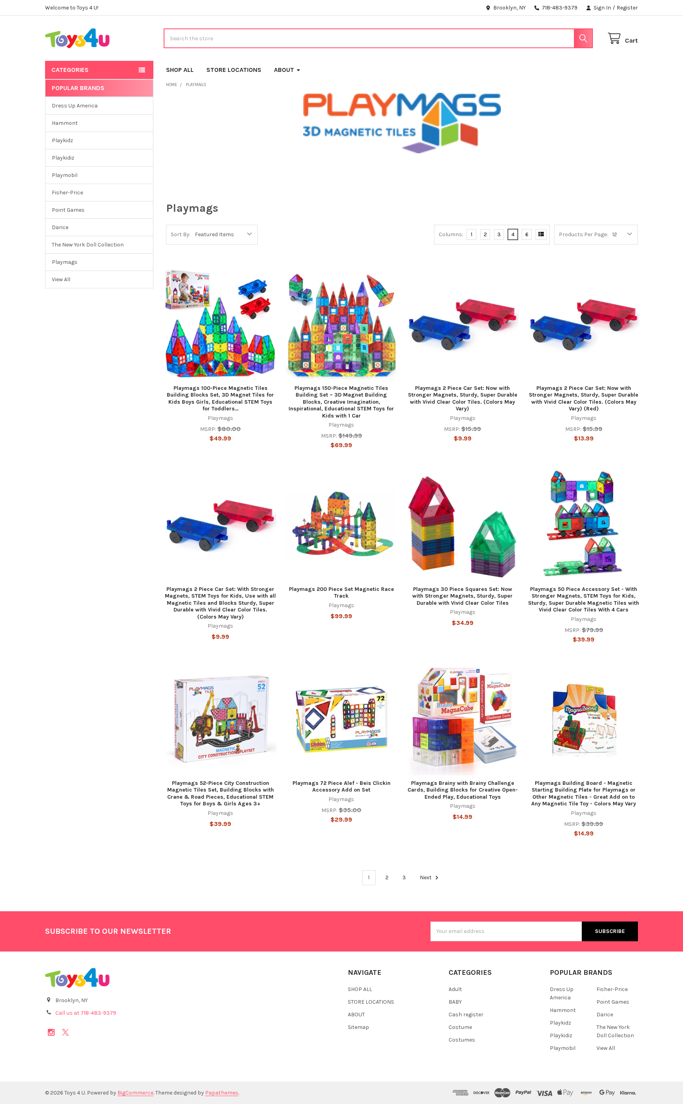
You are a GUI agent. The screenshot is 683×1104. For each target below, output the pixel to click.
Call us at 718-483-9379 (85, 1013)
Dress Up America (75, 105)
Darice (60, 227)
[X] (65, 1032)
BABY (455, 1002)
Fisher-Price (67, 192)
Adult (455, 989)
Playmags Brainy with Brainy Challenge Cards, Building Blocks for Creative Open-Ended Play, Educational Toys (463, 790)
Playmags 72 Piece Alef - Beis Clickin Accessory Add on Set (341, 787)
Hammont (65, 123)
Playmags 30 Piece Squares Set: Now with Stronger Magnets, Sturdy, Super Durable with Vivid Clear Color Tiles (462, 596)
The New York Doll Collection (88, 244)
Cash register (466, 1014)
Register (627, 7)
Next (426, 877)
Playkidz (62, 140)
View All (61, 279)
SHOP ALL (180, 69)
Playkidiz (63, 157)
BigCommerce (135, 1092)
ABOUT (284, 69)
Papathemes (221, 1092)
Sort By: (181, 234)
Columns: (451, 234)
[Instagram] (51, 1032)
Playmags (64, 262)
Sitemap (358, 1027)
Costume (460, 1027)
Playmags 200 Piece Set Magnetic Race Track (341, 593)
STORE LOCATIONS (233, 69)
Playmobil (64, 175)
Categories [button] (70, 69)
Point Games (68, 210)
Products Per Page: (583, 234)
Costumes (462, 1039)
